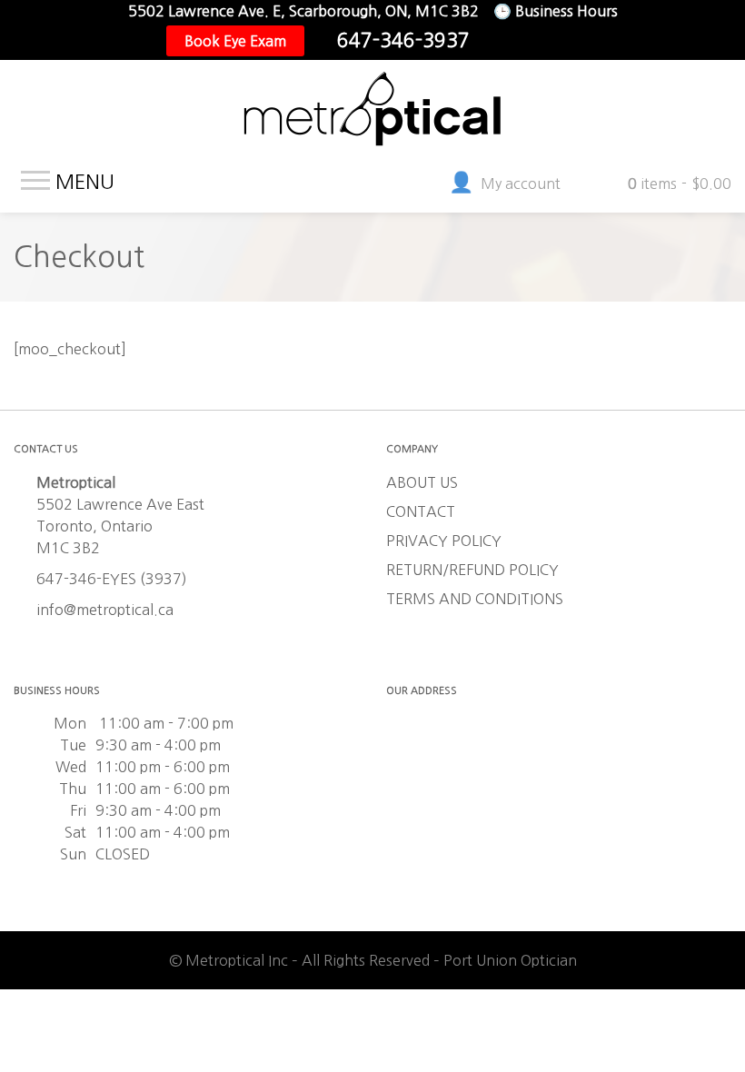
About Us (422, 482)
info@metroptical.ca (105, 609)
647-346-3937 (403, 40)
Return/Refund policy (472, 569)
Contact (420, 511)
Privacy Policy (444, 540)
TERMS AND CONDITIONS (474, 598)
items (679, 183)
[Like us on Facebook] (506, 40)
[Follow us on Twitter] (535, 40)
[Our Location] (564, 40)
